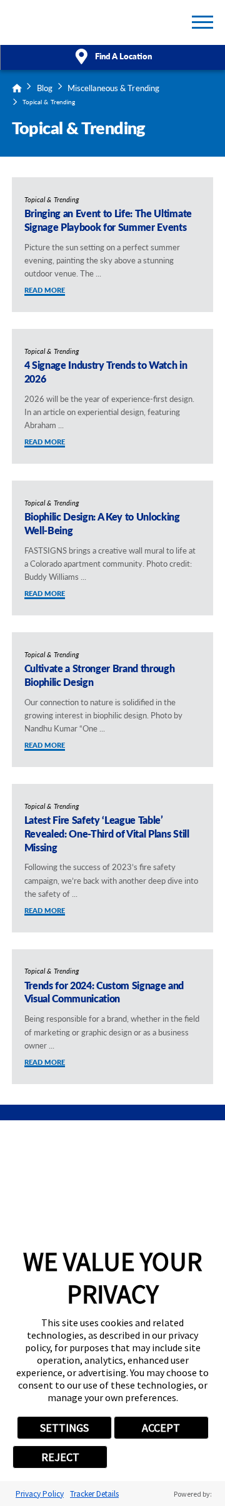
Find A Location (123, 56)
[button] (202, 22)
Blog (44, 88)
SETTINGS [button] (64, 1427)
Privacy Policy (40, 1494)
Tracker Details (94, 1494)
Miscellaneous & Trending (114, 88)
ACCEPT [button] (161, 1427)
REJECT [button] (60, 1457)
